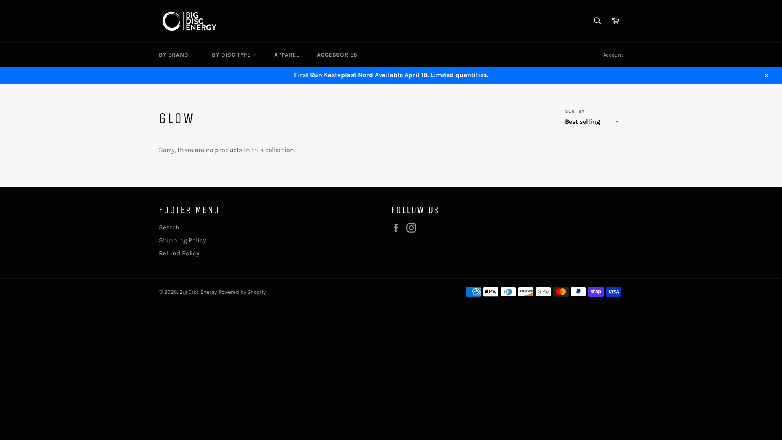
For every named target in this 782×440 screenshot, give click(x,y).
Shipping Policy (182, 240)
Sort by (574, 111)
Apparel (286, 54)
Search (169, 227)
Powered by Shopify (242, 292)
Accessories (337, 54)
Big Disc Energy (198, 292)
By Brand (174, 54)
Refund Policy (179, 253)
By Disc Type (232, 54)
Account (613, 55)
